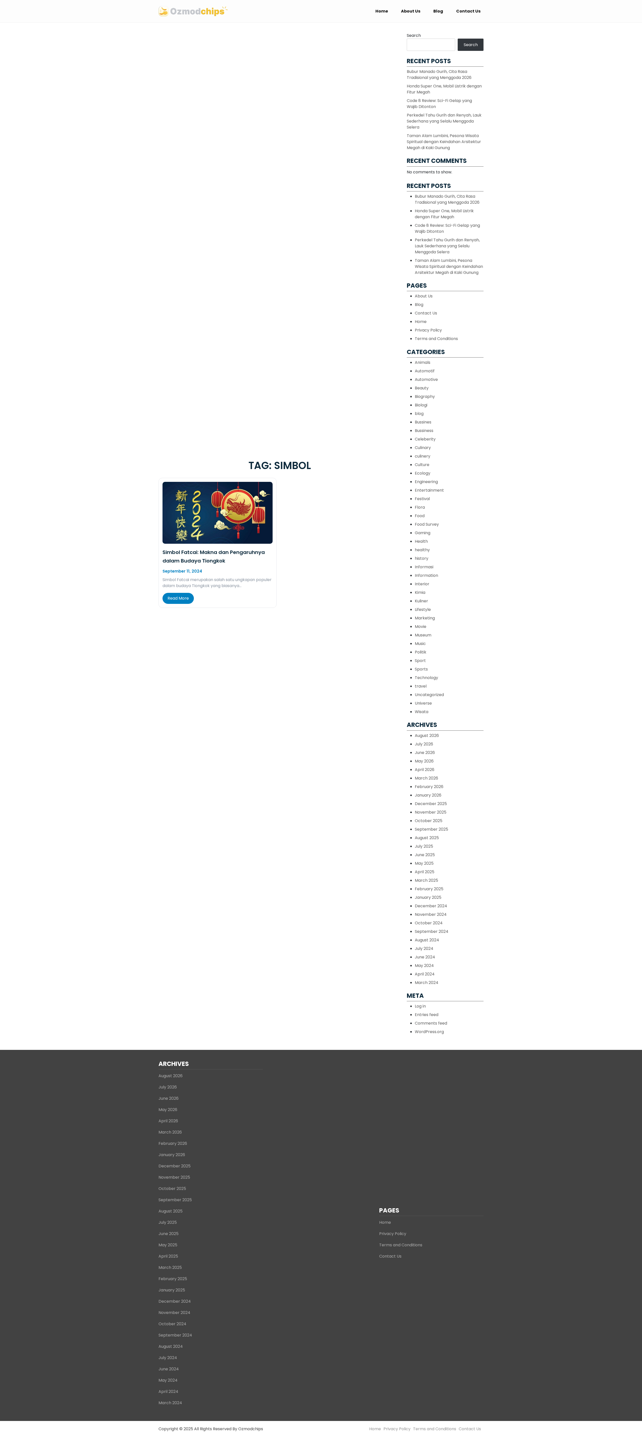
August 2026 (427, 735)
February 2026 (429, 787)
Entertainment (429, 490)
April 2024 (425, 974)
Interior (422, 584)
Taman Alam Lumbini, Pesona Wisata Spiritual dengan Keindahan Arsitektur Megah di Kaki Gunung (444, 142)
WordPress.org (429, 1032)
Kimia (420, 592)
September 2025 (431, 829)
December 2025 (431, 804)
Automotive (426, 379)
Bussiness (424, 430)
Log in (420, 1006)
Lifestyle (423, 609)
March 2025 (426, 880)
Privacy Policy (428, 330)
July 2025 (424, 846)
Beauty (422, 388)
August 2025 (427, 838)
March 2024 (426, 982)
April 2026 (424, 769)
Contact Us (468, 11)
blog (419, 413)
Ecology (422, 473)
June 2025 (425, 855)
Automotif (425, 371)
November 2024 (431, 914)
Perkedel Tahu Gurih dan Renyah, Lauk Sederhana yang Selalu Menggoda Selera (444, 121)
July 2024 (424, 948)
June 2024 (425, 957)
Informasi (424, 567)
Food (420, 516)
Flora (420, 507)
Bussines (423, 422)
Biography (425, 396)
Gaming (422, 533)
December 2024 (431, 906)
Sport (420, 661)
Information (426, 575)
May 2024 (424, 965)
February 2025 (429, 889)
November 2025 (430, 812)
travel (421, 686)
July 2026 (424, 744)
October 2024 (429, 923)
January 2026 (428, 795)
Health (421, 541)
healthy (422, 550)
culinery (422, 456)
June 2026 (425, 752)
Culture (422, 465)
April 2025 (424, 872)
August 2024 (427, 940)
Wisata (421, 712)
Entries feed (426, 1015)
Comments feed (431, 1023)
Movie (420, 626)
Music (420, 643)
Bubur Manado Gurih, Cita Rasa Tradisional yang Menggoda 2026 (439, 74)
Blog (438, 11)
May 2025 (424, 863)
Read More (178, 598)
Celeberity (425, 439)
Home (381, 11)
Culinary (423, 448)
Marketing (425, 618)
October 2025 (428, 821)
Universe (423, 703)
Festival (422, 499)
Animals (422, 362)
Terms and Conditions (436, 339)
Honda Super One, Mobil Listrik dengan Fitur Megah (444, 214)
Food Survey (427, 524)
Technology (426, 678)
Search (414, 35)
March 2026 (426, 778)
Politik (420, 652)
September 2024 (431, 931)
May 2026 (424, 761)
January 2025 (428, 897)
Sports (421, 669)
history (421, 558)
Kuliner (421, 601)
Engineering (426, 482)
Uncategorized (429, 695)
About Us (410, 11)
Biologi (421, 405)
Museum (423, 635)
